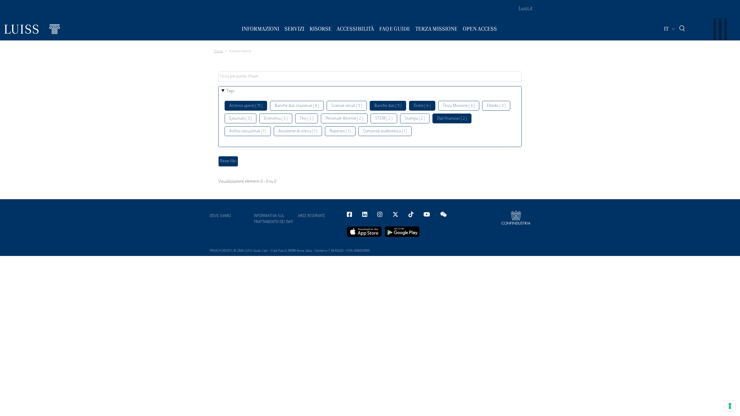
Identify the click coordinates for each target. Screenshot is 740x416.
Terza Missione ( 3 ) (459, 106)
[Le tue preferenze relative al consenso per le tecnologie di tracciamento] (729, 405)
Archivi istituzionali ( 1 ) (247, 131)
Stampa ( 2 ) (415, 118)
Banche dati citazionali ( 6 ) (297, 106)
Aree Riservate (311, 216)
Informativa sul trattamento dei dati (273, 219)
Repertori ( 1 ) (340, 131)
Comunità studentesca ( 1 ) (385, 131)
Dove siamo (220, 216)
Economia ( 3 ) (276, 118)
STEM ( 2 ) (384, 118)
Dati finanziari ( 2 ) (452, 118)
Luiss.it (525, 9)
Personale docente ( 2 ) (344, 118)
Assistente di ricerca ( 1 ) (297, 131)
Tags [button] (230, 91)
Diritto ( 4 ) (422, 106)
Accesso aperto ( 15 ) (245, 106)
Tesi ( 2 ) (306, 118)
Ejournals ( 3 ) (240, 118)
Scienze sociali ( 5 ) (346, 106)
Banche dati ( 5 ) (388, 106)
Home (218, 51)
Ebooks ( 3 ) (496, 106)
